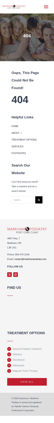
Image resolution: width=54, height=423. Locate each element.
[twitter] (9, 274)
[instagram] (15, 274)
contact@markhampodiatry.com (30, 259)
